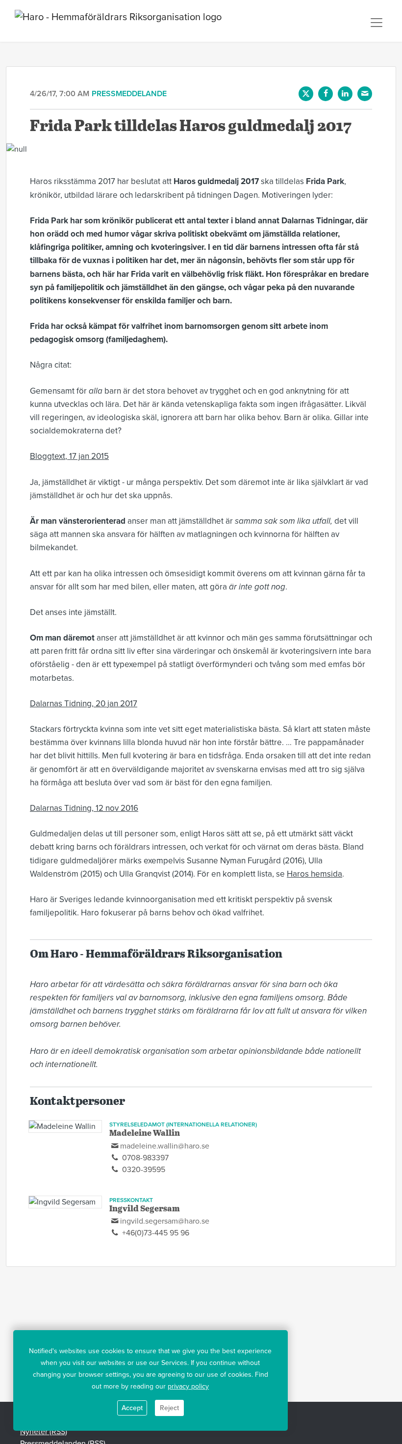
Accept (132, 1408)
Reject (169, 1408)
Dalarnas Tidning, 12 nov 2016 (84, 808)
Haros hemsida (314, 874)
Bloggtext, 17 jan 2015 (69, 456)
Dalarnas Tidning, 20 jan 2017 (83, 703)
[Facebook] (325, 93)
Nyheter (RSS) (43, 1432)
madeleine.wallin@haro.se (164, 1146)
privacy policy (188, 1386)
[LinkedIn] (345, 93)
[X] (306, 93)
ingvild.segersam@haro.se (164, 1221)
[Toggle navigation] (376, 22)
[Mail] (364, 93)
